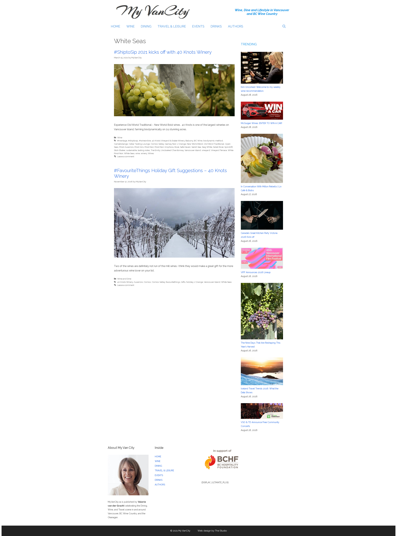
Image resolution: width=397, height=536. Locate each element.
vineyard (206, 150)
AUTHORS (235, 26)
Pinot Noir (149, 147)
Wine (119, 137)
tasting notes (144, 150)
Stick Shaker (119, 150)
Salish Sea (196, 147)
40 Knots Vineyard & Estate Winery (168, 140)
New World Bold (195, 144)
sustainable (131, 150)
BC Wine (198, 140)
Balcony (189, 140)
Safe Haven (185, 147)
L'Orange (181, 144)
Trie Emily (155, 150)
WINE (130, 26)
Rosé (176, 147)
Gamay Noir (170, 144)
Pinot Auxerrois (126, 147)
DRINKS (216, 26)
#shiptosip (133, 140)
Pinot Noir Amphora (164, 147)
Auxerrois (138, 282)
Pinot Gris (139, 147)
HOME (115, 26)
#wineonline (145, 140)
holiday (189, 282)
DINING (146, 26)
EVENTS (198, 26)
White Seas (129, 153)
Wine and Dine (124, 278)
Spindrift (228, 147)
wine (137, 153)
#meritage (122, 140)
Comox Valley (157, 144)
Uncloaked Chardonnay (172, 150)
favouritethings (173, 282)
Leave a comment (125, 156)
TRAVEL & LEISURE (172, 26)
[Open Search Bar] (284, 26)
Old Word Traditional (214, 144)
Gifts (183, 282)
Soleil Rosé (218, 147)
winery (144, 153)
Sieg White (207, 147)
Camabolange (121, 144)
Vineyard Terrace (219, 150)
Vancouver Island (193, 150)
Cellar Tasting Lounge (139, 144)
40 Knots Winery (125, 282)
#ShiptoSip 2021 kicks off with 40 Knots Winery (163, 52)
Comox (147, 282)
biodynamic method (213, 140)
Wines (151, 153)
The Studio (221, 530)
